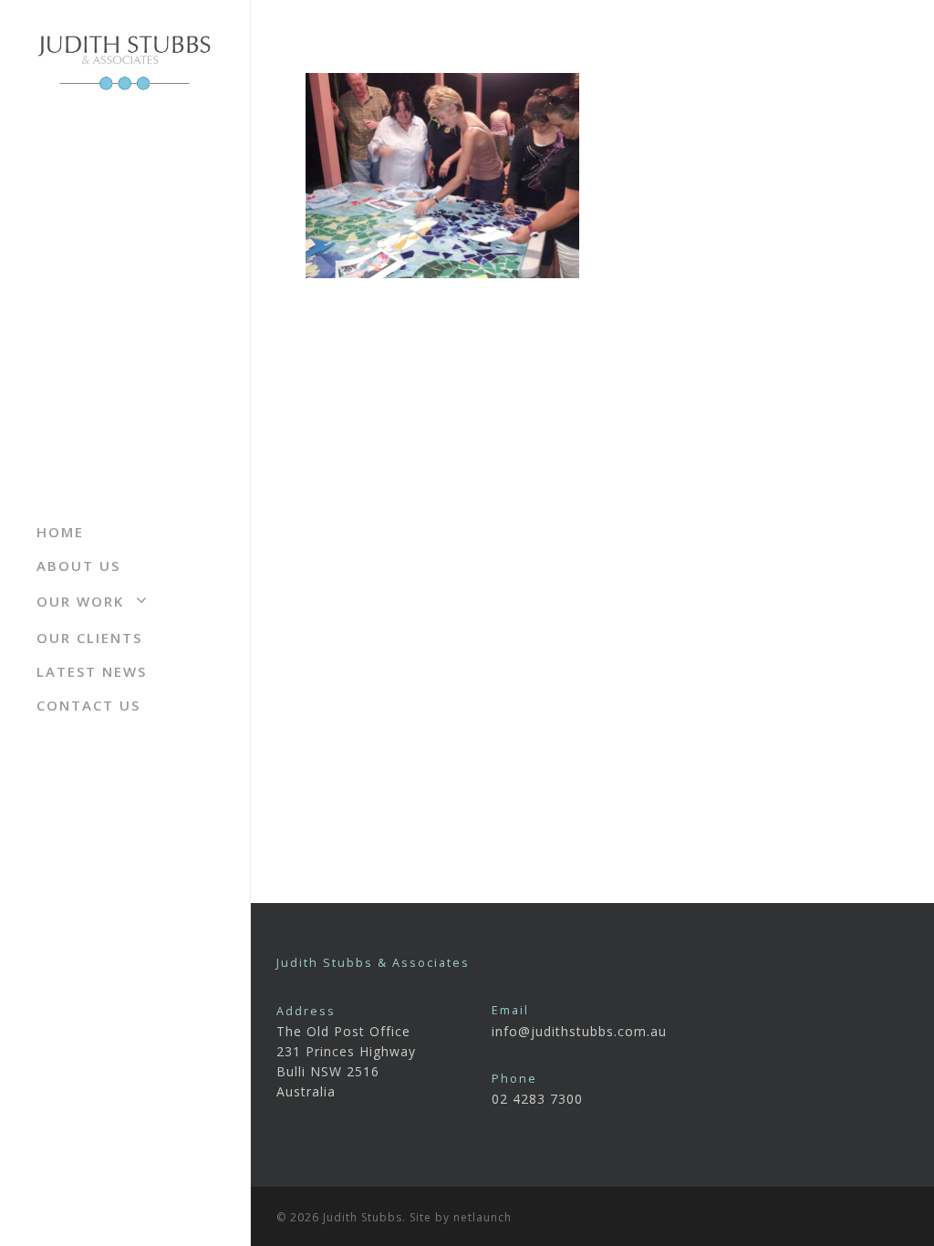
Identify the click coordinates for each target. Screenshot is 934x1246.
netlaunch (482, 1217)
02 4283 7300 (537, 1098)
